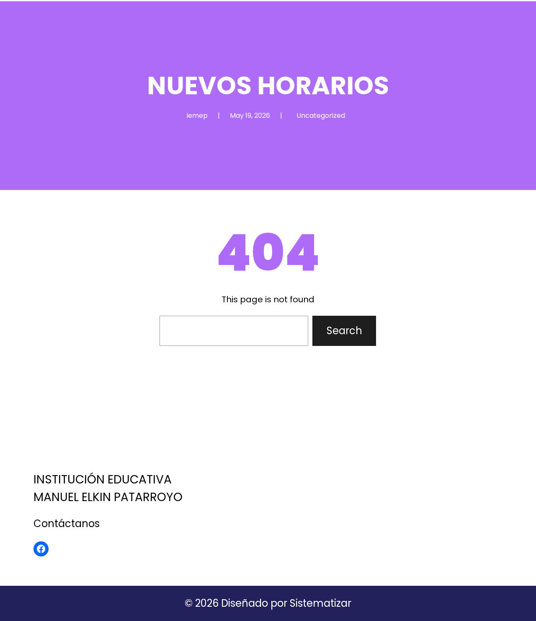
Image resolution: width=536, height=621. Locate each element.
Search (344, 331)
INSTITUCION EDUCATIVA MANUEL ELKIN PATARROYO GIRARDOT (110, 434)
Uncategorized (320, 115)
